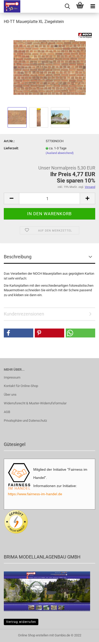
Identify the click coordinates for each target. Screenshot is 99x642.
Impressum (12, 377)
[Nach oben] (85, 634)
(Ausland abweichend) (60, 153)
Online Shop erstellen (33, 635)
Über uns (10, 394)
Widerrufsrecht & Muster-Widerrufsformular (35, 403)
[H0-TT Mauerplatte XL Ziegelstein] (49, 67)
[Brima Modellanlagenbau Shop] (10, 6)
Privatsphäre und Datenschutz (25, 420)
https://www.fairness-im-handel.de (35, 494)
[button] (18, 333)
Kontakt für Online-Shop (21, 386)
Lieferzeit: (11, 148)
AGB (7, 412)
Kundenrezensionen (24, 314)
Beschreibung (17, 256)
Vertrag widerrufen (21, 622)
